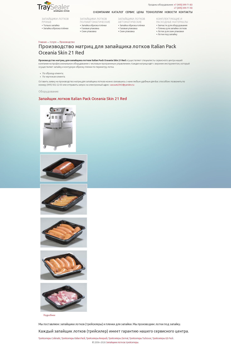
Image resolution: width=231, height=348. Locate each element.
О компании (101, 12)
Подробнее (49, 315)
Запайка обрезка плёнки (55, 28)
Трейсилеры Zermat (118, 338)
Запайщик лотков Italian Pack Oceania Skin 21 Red (82, 99)
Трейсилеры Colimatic (49, 338)
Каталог (117, 12)
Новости (171, 12)
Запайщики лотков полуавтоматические (95, 20)
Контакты (185, 12)
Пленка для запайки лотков (172, 28)
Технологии (154, 12)
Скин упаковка (89, 31)
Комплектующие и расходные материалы (172, 20)
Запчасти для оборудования (172, 25)
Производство (67, 42)
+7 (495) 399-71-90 (183, 8)
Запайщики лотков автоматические (131, 20)
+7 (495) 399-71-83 (183, 4)
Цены (140, 12)
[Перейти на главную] (53, 6)
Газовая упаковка (90, 28)
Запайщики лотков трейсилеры (122, 342)
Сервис (130, 12)
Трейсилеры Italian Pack (73, 338)
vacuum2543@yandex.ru (122, 85)
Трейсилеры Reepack (96, 338)
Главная (42, 42)
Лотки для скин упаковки (171, 31)
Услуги (53, 42)
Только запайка (51, 25)
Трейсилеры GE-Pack (162, 338)
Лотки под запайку (167, 34)
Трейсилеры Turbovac (140, 338)
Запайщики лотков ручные (55, 20)
